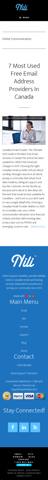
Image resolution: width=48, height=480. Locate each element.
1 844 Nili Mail (24, 365)
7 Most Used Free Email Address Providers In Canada (24, 81)
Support (24, 334)
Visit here (32, 373)
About (24, 351)
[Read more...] (38, 226)
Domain (24, 326)
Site (24, 318)
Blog (24, 343)
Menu (26, 17)
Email (24, 310)
